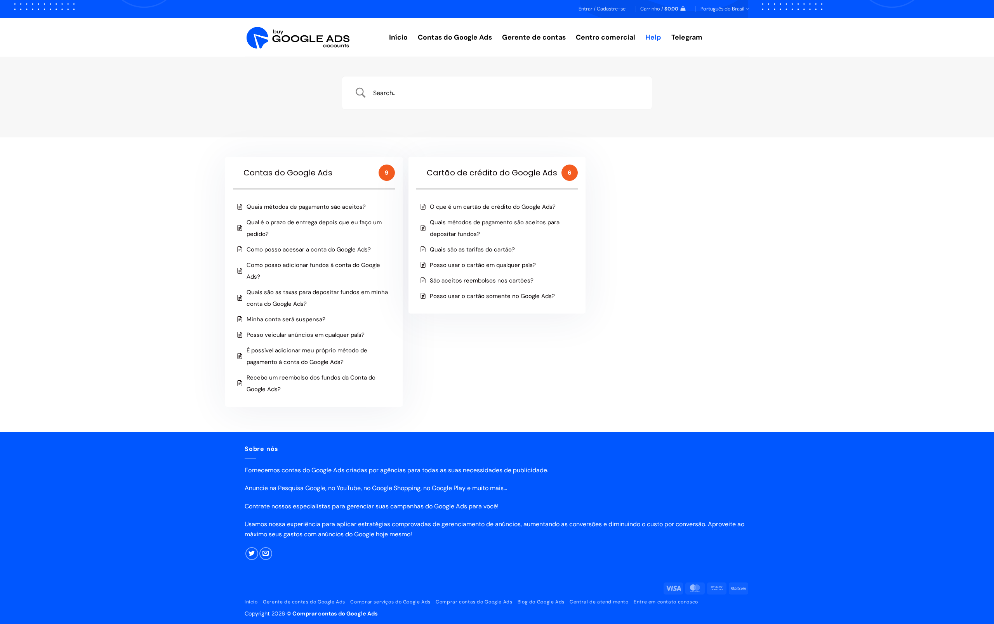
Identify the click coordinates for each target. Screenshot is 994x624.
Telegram (686, 37)
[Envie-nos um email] (265, 553)
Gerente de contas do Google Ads (304, 602)
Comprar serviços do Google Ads (390, 602)
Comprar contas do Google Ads (474, 602)
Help (653, 37)
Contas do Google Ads (455, 37)
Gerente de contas (534, 37)
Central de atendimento (599, 602)
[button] (602, 9)
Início (398, 37)
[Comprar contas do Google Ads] (311, 37)
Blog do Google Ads (541, 602)
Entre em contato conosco (666, 602)
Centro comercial (605, 37)
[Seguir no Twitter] (251, 553)
